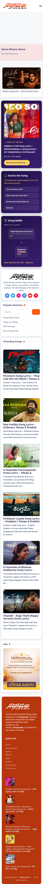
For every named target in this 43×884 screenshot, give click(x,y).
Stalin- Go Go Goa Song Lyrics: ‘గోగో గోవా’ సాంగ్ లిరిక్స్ (20, 868)
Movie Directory (11, 748)
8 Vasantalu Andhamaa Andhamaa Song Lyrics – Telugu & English (18, 568)
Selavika (9, 208)
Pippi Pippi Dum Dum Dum (16, 195)
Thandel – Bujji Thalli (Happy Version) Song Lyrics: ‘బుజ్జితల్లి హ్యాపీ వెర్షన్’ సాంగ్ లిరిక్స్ (21, 617)
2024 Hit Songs (9, 326)
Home (3, 54)
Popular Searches (13, 305)
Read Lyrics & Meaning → (16, 163)
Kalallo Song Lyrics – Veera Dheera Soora (20, 91)
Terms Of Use (11, 768)
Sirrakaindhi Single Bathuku (17, 202)
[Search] (36, 312)
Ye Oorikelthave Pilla (14, 189)
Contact (8, 762)
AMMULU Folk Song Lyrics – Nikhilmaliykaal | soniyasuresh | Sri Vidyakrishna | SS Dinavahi (20, 149)
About (8, 758)
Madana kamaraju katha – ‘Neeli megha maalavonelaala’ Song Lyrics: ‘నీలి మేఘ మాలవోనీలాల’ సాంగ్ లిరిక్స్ (20, 849)
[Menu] (40, 6)
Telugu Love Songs (10, 322)
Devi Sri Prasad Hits (10, 331)
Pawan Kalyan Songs (11, 318)
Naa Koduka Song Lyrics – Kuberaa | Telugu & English (20, 425)
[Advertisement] (21, 28)
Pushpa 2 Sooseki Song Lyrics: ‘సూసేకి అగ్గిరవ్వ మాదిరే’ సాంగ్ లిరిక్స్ (21, 790)
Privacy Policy (11, 765)
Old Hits (9, 755)
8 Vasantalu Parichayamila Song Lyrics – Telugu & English (19, 471)
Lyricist (8, 751)
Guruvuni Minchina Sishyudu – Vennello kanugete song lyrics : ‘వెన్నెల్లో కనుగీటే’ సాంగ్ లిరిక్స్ (21, 829)
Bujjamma (29, 262)
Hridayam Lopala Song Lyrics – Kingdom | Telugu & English (21, 520)
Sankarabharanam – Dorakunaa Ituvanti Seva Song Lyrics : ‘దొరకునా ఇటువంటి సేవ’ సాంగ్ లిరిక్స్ (20, 809)
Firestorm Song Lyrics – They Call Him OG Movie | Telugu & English (21, 377)
